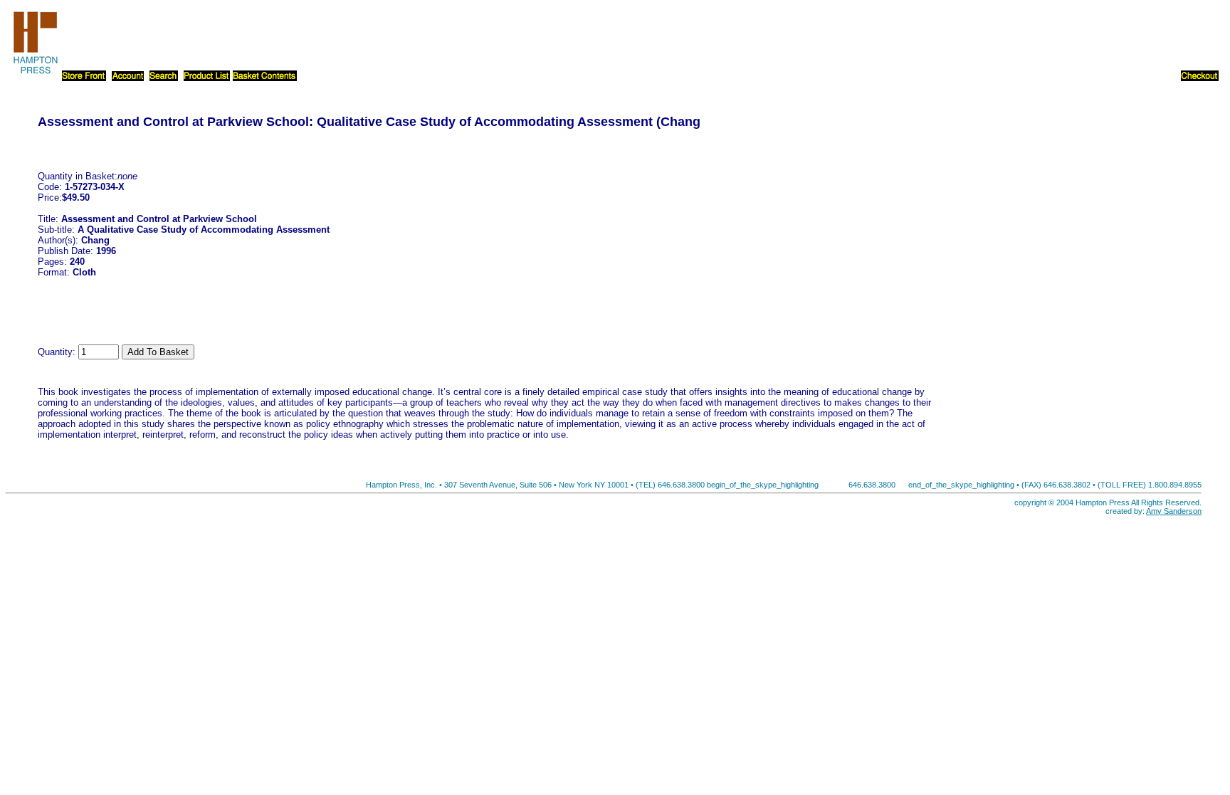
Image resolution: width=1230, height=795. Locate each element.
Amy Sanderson (1174, 511)
